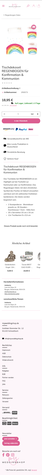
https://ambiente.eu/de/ (11, 294)
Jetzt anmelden (9, 439)
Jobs (3, 384)
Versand (5, 402)
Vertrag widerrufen (11, 443)
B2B (3, 374)
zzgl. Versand (13, 105)
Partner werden (8, 378)
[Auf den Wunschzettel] (33, 27)
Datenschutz (6, 357)
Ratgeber (5, 371)
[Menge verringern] (4, 114)
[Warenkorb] (39, 6)
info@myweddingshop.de (14, 339)
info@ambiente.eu (10, 292)
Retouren (5, 395)
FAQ (3, 381)
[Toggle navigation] (3, 6)
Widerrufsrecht (7, 360)
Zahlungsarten (7, 398)
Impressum (6, 350)
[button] (28, 5)
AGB (4, 353)
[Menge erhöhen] (37, 114)
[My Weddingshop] (14, 6)
